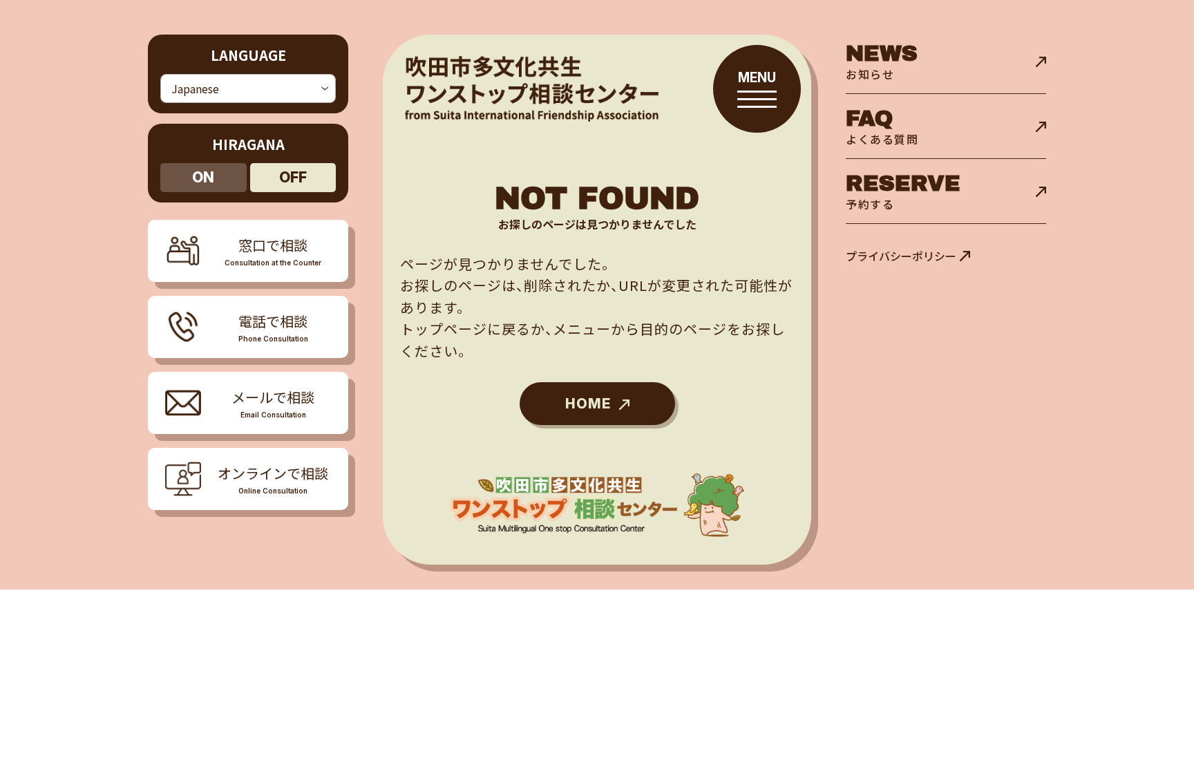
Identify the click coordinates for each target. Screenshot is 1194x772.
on (203, 177)
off (293, 177)
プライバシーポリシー (901, 255)
